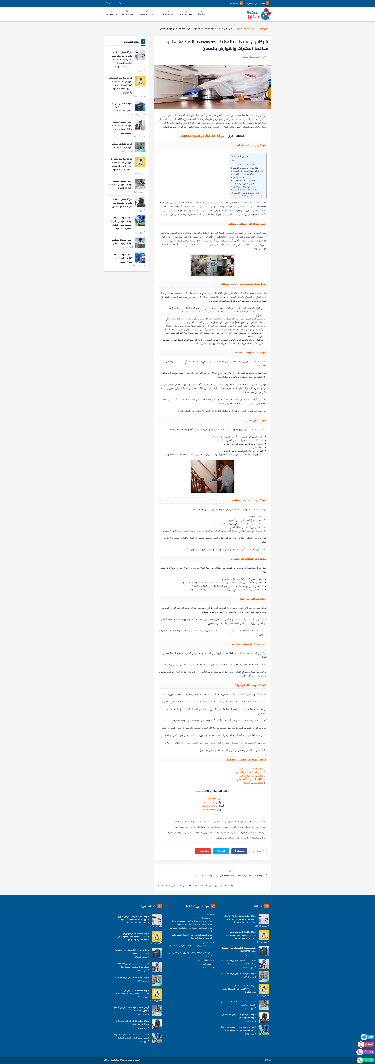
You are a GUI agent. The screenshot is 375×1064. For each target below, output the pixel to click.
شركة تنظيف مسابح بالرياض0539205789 (122, 146)
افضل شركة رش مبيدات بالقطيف (184, 822)
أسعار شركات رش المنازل (242, 186)
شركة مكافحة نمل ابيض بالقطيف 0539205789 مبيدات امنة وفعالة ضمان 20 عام (229, 876)
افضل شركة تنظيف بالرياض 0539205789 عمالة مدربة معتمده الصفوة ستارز (122, 127)
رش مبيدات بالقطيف (219, 827)
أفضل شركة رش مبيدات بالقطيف (246, 168)
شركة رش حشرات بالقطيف (243, 174)
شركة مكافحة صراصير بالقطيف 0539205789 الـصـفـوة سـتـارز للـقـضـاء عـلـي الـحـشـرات (198, 886)
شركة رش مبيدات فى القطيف (179, 833)
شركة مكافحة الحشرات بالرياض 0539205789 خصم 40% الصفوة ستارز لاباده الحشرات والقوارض (120, 85)
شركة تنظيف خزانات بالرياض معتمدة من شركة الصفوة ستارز (122, 203)
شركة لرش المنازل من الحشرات (245, 183)
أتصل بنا (109, 3)
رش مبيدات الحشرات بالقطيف (245, 190)
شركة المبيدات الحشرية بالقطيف (246, 193)
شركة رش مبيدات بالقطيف (243, 164)
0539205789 (209, 799)
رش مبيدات (261, 827)
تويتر (222, 851)
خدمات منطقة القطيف (245, 28)
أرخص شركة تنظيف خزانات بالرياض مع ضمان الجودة (122, 258)
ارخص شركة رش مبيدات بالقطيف (212, 822)
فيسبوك (241, 851)
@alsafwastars (209, 810)
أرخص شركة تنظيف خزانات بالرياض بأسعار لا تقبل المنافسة (120, 184)
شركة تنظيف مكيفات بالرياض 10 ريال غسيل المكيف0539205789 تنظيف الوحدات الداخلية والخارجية (121, 59)
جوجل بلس (204, 851)
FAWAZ (268, 1060)
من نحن (119, 3)
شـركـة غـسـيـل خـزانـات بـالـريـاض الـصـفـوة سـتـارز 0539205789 (121, 107)
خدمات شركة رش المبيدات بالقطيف (250, 196)
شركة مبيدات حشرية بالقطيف (244, 180)
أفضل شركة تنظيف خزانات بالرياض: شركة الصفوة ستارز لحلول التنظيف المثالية (121, 223)
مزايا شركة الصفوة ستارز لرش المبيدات (248, 171)
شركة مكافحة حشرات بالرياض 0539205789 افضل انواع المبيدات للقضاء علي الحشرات (121, 164)
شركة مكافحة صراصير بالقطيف (203, 136)
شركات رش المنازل (240, 177)
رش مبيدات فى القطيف (199, 827)
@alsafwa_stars (208, 806)
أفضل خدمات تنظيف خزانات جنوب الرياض (122, 242)
